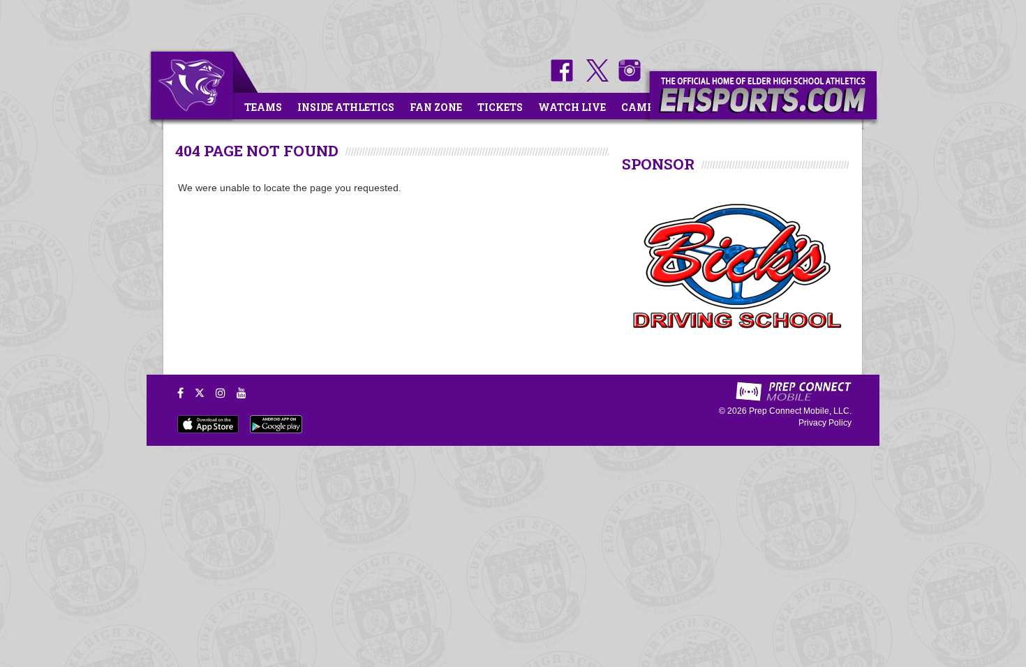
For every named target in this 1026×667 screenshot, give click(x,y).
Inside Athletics (345, 107)
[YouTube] (241, 392)
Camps (640, 107)
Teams (263, 107)
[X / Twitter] (199, 392)
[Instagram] (220, 392)
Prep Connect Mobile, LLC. (800, 411)
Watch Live (572, 107)
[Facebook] (180, 392)
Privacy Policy (825, 423)
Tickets (500, 107)
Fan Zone (436, 107)
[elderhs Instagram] (626, 78)
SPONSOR (658, 164)
